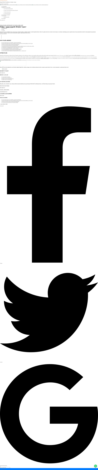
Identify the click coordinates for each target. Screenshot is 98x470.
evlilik (18, 56)
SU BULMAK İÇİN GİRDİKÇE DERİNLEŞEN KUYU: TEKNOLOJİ (14, 50)
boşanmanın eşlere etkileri (5, 56)
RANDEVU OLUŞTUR (4, 3)
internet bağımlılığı (66, 56)
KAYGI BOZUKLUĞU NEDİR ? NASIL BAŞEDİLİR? (11, 42)
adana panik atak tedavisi (41, 55)
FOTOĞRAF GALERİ (6, 14)
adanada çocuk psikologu (23, 55)
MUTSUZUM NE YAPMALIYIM (12, 58)
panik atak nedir (45, 58)
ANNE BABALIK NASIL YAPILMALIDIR (85, 55)
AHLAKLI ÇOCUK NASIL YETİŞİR (61, 55)
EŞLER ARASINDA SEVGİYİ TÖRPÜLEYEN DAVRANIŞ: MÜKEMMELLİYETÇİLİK (17, 43)
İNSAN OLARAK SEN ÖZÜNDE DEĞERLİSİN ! (10, 44)
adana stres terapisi (50, 55)
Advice (55, 55)
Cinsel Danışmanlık (7, 13)
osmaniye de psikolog (36, 58)
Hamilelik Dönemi (39, 56)
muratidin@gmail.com (3, 0)
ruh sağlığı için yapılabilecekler (68, 58)
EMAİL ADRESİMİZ (4, 89)
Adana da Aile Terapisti (13, 55)
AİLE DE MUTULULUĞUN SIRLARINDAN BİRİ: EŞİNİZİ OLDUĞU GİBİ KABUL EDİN (18, 46)
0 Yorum (3, 30)
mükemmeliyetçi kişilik (20, 58)
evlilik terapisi (22, 56)
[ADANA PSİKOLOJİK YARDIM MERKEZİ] (8, 4)
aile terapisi (77, 55)
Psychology (55, 58)
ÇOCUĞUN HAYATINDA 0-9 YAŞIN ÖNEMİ (10, 45)
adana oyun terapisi (32, 55)
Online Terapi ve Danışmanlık (7, 79)
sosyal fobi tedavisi (83, 58)
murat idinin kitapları (5, 58)
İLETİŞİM (4, 18)
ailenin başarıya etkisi (70, 55)
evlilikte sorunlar (29, 56)
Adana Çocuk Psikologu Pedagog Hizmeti (11, 10)
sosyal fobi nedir (76, 58)
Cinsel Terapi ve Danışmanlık (7, 77)
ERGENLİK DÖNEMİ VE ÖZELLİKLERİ (11, 25)
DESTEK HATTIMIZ (4, 85)
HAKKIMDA (4, 6)
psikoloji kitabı (51, 58)
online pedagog (28, 58)
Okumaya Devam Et (3, 33)
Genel (3, 29)
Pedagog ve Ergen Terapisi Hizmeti (7, 78)
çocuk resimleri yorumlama (16, 59)
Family (34, 56)
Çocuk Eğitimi (94, 58)
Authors (92, 55)
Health (45, 56)
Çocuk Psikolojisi (5, 60)
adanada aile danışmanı (4, 55)
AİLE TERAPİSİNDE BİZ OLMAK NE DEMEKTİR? (11, 49)
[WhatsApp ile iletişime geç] (95, 466)
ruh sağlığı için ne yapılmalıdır (61, 58)
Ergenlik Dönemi (13, 56)
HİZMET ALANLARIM (6, 7)
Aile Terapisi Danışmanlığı (8, 8)
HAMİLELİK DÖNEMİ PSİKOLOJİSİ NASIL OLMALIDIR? (12, 47)
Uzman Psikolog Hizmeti (6, 76)
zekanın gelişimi (89, 58)
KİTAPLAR (4, 15)
